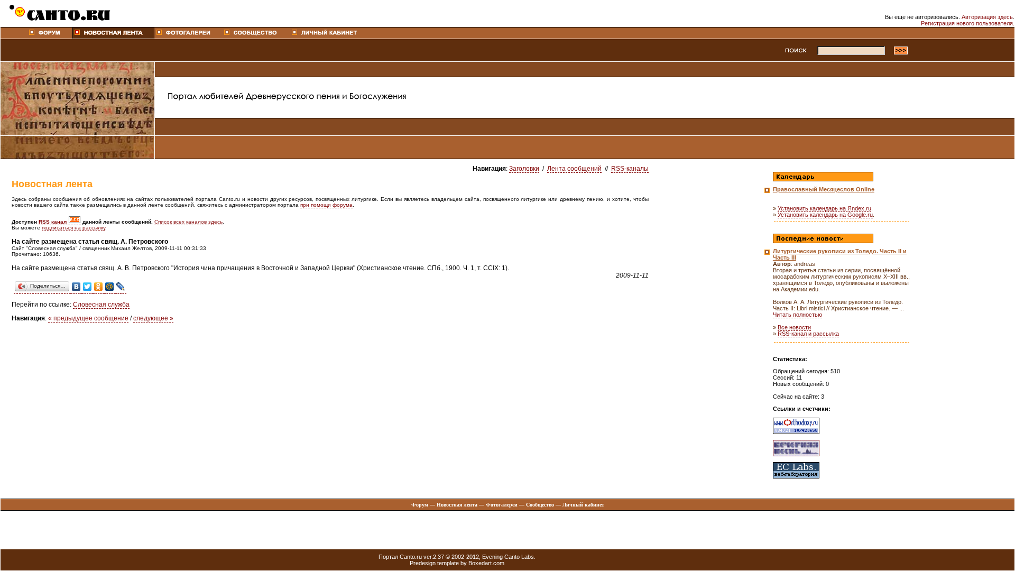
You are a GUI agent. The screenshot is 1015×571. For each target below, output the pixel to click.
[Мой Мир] (109, 287)
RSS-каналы (630, 168)
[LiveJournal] (120, 287)
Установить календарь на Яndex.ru (824, 208)
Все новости (794, 327)
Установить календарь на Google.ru (825, 214)
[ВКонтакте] (76, 287)
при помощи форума (326, 205)
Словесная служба (101, 304)
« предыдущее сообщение (88, 318)
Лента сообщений (574, 168)
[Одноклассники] (98, 287)
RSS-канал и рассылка (808, 333)
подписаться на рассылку (73, 228)
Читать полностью (797, 314)
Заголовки (524, 168)
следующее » (153, 318)
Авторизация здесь (987, 17)
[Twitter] (87, 287)
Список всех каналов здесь (188, 222)
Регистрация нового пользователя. (967, 23)
